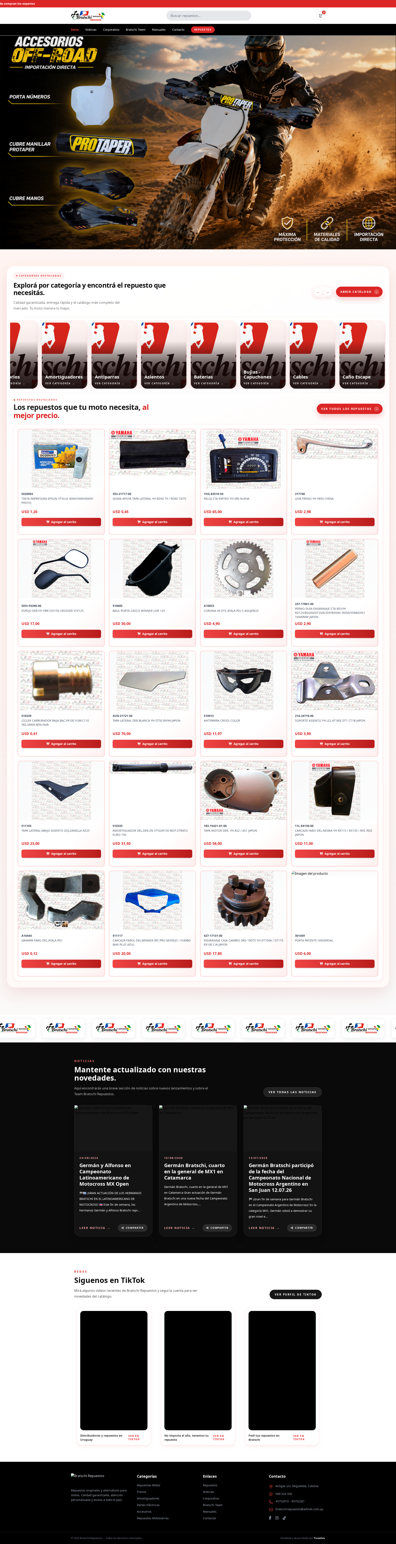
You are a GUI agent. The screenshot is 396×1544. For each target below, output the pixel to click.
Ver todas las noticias (293, 1092)
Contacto (178, 30)
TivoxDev (319, 1538)
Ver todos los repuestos (349, 409)
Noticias (91, 30)
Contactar (209, 1518)
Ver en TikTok (134, 1437)
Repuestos (202, 29)
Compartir (135, 1228)
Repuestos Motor (148, 1485)
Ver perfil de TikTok (296, 1294)
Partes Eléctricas (148, 1505)
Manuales (159, 30)
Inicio (75, 30)
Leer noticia (95, 1228)
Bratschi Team (135, 30)
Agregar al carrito (63, 522)
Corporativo (111, 30)
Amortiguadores (148, 1498)
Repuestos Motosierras (153, 1518)
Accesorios (144, 1512)
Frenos (141, 1492)
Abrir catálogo (359, 292)
